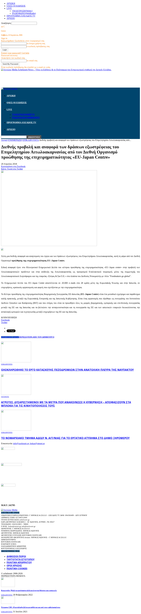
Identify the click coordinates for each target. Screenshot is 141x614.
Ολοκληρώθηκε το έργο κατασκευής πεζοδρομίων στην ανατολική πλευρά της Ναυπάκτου (67, 369)
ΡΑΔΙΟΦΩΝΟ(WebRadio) (24, 13)
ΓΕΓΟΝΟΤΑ (5, 397)
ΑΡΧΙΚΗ (11, 3)
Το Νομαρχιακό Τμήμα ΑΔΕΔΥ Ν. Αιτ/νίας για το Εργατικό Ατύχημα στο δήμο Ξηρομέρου (65, 438)
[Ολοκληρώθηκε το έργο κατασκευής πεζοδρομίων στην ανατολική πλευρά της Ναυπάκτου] (16, 361)
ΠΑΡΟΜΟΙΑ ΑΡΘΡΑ (10, 337)
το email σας (32, 60)
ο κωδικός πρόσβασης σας (38, 46)
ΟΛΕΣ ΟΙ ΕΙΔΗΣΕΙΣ (16, 6)
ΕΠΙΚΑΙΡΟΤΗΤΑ (6, 364)
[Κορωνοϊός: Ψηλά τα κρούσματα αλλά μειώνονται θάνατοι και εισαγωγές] (8, 586)
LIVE (9, 8)
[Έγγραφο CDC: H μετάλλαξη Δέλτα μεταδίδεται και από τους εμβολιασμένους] (8, 603)
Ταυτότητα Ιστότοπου (20, 559)
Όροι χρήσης (14, 565)
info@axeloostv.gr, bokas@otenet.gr (29, 443)
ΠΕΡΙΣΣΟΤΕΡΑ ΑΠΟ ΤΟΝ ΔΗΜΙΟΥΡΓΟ (36, 337)
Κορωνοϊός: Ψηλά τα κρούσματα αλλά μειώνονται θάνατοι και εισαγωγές (29, 590)
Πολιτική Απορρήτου (19, 562)
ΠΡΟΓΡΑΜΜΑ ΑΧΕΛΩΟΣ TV (21, 16)
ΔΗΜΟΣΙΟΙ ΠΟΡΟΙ (16, 556)
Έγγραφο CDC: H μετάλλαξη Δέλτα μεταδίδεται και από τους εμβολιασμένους (30, 607)
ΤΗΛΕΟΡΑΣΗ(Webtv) (22, 11)
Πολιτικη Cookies (17, 568)
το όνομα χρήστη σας (36, 43)
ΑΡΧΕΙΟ (11, 18)
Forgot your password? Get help (15, 53)
